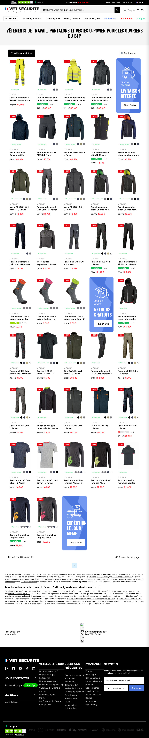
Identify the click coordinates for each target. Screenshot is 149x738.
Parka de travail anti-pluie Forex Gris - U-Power (101, 100)
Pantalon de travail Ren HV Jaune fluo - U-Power (20, 100)
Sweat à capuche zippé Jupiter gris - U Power (100, 210)
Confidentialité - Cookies (50, 701)
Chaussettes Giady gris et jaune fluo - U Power (74, 319)
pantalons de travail (29, 582)
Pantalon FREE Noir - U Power (101, 263)
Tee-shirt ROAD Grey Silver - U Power (47, 481)
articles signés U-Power (98, 577)
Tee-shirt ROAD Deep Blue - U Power (20, 481)
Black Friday (91, 704)
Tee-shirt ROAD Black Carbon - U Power (45, 373)
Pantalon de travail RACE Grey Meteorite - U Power (101, 373)
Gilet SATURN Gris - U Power (74, 426)
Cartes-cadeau (92, 678)
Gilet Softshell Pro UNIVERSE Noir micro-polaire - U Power (100, 156)
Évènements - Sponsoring (51, 684)
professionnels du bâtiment (19, 594)
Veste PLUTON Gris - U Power (74, 208)
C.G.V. (42, 698)
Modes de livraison (73, 688)
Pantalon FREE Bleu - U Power (128, 426)
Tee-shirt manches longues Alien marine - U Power (19, 537)
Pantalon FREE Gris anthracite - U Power (20, 372)
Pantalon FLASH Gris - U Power (74, 263)
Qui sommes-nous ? (48, 671)
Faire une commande (74, 675)
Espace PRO (128, 2)
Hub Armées (70, 708)
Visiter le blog (11, 702)
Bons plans (90, 701)
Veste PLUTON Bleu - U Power (74, 153)
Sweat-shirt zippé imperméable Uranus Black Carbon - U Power (47, 429)
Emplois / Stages (47, 674)
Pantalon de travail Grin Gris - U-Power (47, 208)
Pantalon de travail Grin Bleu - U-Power (20, 263)
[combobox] (117, 688)
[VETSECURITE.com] (22, 10)
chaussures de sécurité (122, 577)
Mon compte (70, 705)
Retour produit (71, 685)
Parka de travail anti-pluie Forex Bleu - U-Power (47, 100)
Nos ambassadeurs (48, 681)
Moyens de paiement (74, 691)
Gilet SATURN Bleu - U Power (101, 426)
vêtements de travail (16, 579)
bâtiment (50, 579)
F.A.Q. (67, 701)
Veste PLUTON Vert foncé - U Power (19, 208)
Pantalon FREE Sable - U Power (128, 372)
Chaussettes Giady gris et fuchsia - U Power (46, 319)
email (12, 685)
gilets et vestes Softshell (116, 579)
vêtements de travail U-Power (68, 574)
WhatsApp (30, 685)
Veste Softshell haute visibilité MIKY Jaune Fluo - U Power (74, 100)
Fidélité (88, 671)
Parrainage (90, 674)
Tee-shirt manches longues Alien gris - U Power (74, 483)
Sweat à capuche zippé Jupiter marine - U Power (128, 155)
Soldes (88, 698)
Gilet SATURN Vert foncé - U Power (73, 372)
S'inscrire (136, 688)
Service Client (45, 704)
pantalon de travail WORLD (84, 601)
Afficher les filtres (23, 53)
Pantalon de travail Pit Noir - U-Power (127, 263)
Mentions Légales (47, 694)
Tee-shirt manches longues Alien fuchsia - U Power (46, 537)
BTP (59, 577)
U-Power (102, 591)
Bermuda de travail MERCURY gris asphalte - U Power (46, 155)
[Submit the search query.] (117, 10)
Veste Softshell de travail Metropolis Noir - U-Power (127, 319)
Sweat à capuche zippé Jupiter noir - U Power (127, 210)
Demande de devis (112, 2)
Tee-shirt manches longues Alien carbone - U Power (100, 483)
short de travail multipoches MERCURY (123, 601)
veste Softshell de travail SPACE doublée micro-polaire (91, 599)
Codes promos (92, 688)
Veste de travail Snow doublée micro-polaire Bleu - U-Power (20, 156)
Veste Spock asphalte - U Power (46, 263)
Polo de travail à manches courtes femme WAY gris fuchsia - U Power (127, 484)
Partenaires (44, 678)
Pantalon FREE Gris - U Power (20, 426)
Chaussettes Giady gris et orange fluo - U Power (20, 319)
